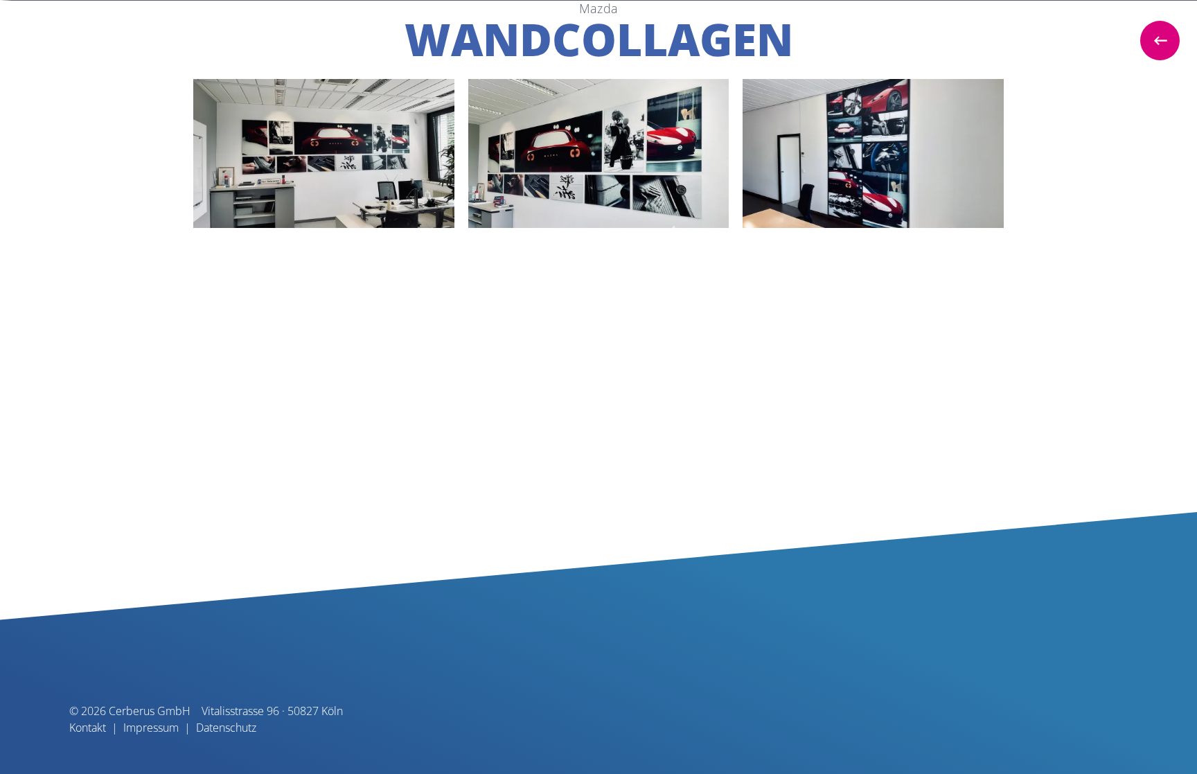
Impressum (151, 727)
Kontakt (87, 727)
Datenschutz (226, 727)
